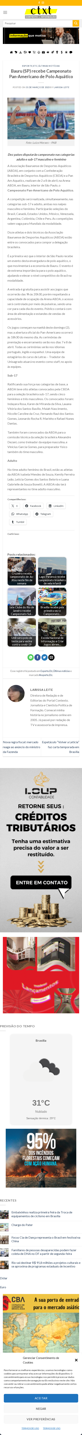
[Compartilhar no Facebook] (37, 657)
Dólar (3, 1278)
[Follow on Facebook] (39, 3)
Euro (3, 1287)
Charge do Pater (22, 1225)
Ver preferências (41, 1419)
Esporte (27, 66)
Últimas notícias (49, 66)
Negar (41, 1408)
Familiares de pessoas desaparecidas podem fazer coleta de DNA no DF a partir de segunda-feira (43, 1251)
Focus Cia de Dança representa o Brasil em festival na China (45, 1239)
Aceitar (41, 1398)
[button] (76, 1360)
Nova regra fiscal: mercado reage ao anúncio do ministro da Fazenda (21, 747)
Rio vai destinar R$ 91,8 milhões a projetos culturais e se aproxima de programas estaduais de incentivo (45, 1264)
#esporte (44, 675)
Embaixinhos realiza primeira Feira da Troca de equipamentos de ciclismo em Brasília (41, 1214)
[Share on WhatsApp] (30, 657)
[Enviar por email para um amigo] (51, 657)
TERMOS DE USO (30, 1428)
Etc (35, 66)
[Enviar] (76, 23)
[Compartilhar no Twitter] (44, 657)
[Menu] (5, 12)
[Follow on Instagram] (43, 3)
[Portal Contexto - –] (41, 12)
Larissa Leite (61, 87)
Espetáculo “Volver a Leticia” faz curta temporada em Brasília (60, 747)
